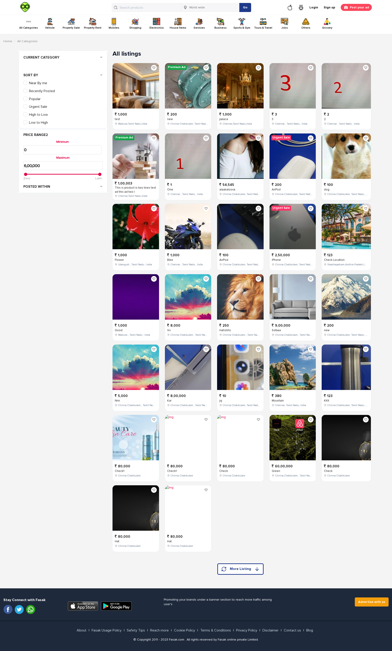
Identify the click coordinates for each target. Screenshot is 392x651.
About (81, 630)
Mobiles (114, 28)
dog (326, 189)
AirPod (223, 260)
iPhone (276, 260)
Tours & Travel (263, 28)
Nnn (117, 400)
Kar (169, 400)
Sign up (329, 7)
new (170, 119)
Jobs (284, 28)
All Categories (28, 28)
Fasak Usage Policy (107, 630)
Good (118, 330)
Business (220, 28)
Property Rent (92, 28)
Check (223, 471)
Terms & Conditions (215, 630)
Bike (170, 260)
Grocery (327, 28)
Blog (309, 630)
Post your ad (359, 7)
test (117, 119)
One (170, 189)
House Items (178, 28)
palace (223, 119)
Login (313, 7)
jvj (220, 400)
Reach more (159, 630)
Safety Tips (136, 630)
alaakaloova (227, 189)
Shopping (135, 28)
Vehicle (50, 28)
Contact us (292, 630)
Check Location (334, 260)
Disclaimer (270, 630)
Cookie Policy (184, 630)
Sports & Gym (241, 28)
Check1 (119, 471)
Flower (119, 260)
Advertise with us (371, 602)
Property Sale (71, 28)
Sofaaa (276, 330)
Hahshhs (225, 330)
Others (305, 28)
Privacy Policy (246, 630)
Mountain (278, 400)
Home (7, 41)
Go (245, 7)
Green (276, 471)
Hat (117, 541)
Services (199, 28)
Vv (169, 330)
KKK (326, 400)
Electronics (156, 28)
